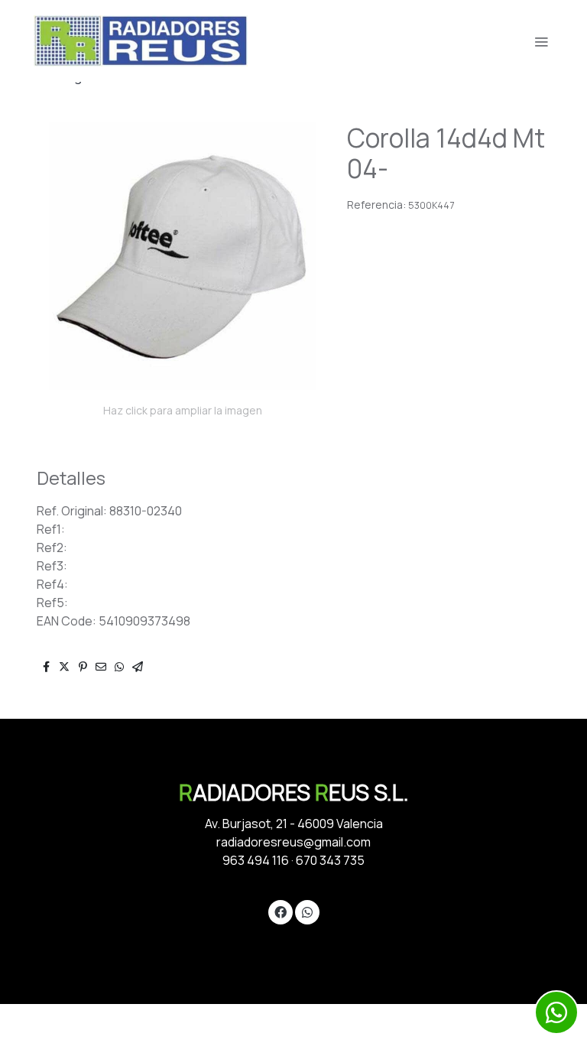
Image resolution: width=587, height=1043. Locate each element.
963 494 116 (255, 860)
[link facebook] (280, 911)
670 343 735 (330, 860)
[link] (141, 41)
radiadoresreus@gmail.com (293, 841)
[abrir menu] (541, 41)
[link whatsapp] (307, 911)
